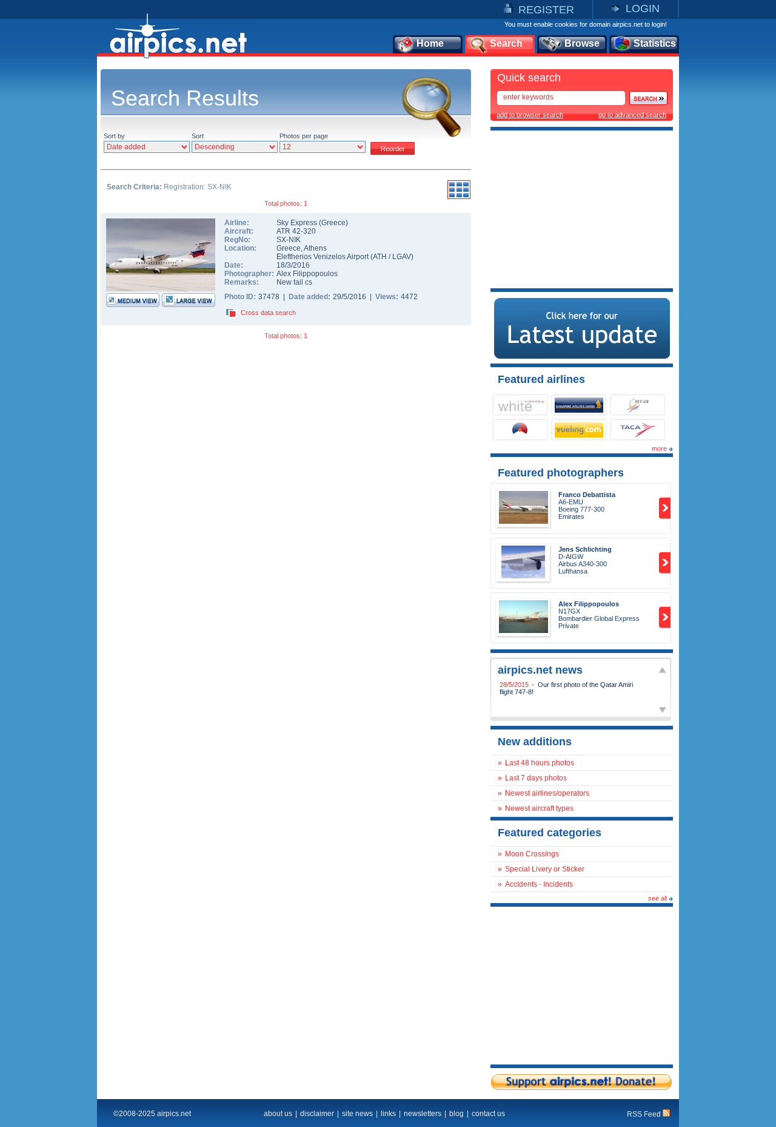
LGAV (401, 256)
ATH (380, 256)
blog (456, 1113)
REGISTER (546, 10)
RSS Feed (645, 1114)
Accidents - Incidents (539, 884)
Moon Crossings (532, 854)
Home (430, 43)
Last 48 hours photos (539, 763)
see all (657, 898)
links (388, 1113)
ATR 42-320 (296, 231)
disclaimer (317, 1113)
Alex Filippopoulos (307, 273)
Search (506, 43)
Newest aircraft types (539, 808)
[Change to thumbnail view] (459, 197)
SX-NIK (288, 239)
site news (357, 1113)
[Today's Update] (582, 356)
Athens (315, 248)
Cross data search (268, 312)
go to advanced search (632, 114)
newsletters (422, 1113)
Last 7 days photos (536, 778)
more (659, 448)
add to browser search (530, 114)
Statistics (655, 43)
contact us (488, 1113)
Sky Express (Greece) (312, 222)
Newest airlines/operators (547, 793)
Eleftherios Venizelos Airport (322, 256)
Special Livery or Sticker (544, 869)
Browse (582, 43)
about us (278, 1113)
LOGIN (643, 8)
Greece (288, 248)
